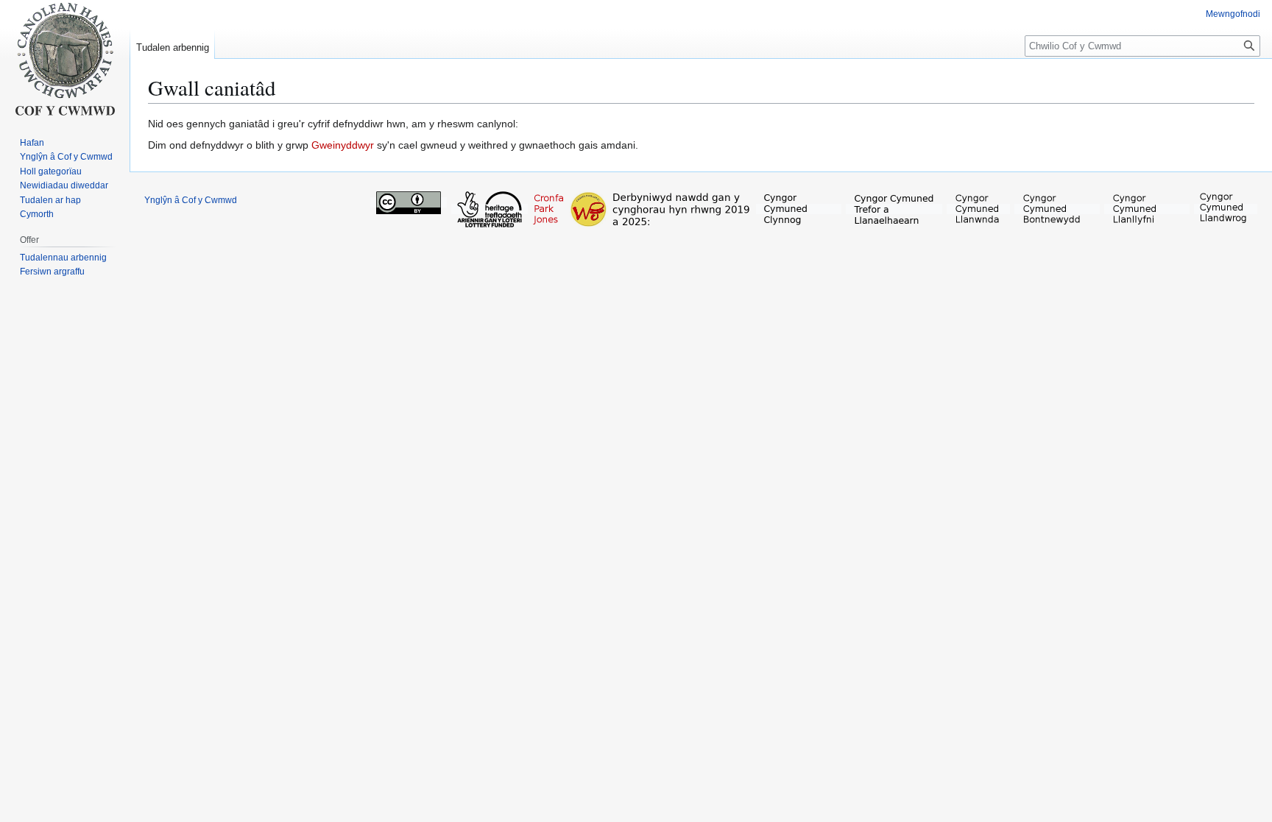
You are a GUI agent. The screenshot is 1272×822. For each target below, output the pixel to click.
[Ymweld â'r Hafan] (65, 59)
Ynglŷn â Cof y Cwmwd (190, 200)
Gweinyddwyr (342, 145)
